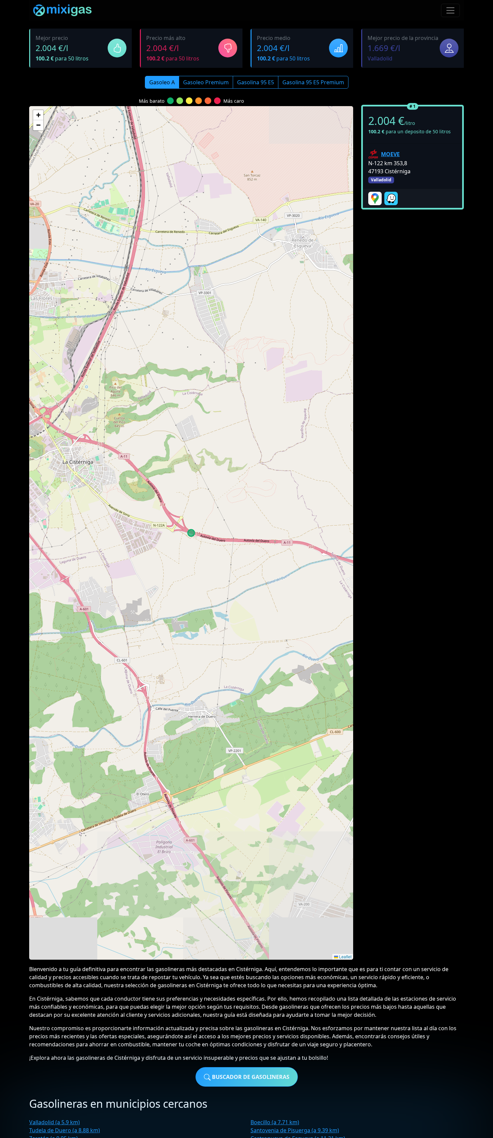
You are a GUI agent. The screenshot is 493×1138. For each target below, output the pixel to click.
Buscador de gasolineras (250, 1077)
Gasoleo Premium (206, 82)
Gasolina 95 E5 (255, 82)
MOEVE (390, 154)
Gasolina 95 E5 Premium (313, 82)
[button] (38, 115)
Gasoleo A (162, 82)
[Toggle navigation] (450, 10)
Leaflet (344, 956)
